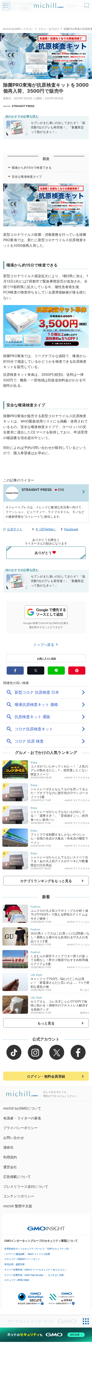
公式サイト (14, 529)
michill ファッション (78, 921)
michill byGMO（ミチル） (18, 28)
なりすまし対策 (56, 1275)
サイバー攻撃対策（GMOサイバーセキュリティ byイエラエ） (35, 1269)
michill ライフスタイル (77, 777)
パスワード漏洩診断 (14, 1254)
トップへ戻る (44, 644)
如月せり (85, 1012)
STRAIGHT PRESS (23, 106)
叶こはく (85, 989)
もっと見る (46, 1023)
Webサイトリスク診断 (39, 1254)
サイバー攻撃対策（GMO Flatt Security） (24, 1275)
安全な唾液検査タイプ (27, 176)
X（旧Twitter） (46, 529)
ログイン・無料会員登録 (46, 1076)
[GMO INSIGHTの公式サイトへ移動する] (46, 1226)
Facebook (71, 529)
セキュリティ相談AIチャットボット (22, 1259)
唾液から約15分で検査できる (32, 167)
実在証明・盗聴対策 (14, 1264)
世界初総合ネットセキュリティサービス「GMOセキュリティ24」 (37, 1248)
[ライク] (87, 4)
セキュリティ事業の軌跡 (16, 1280)
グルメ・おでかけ (48, 28)
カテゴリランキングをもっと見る (46, 881)
